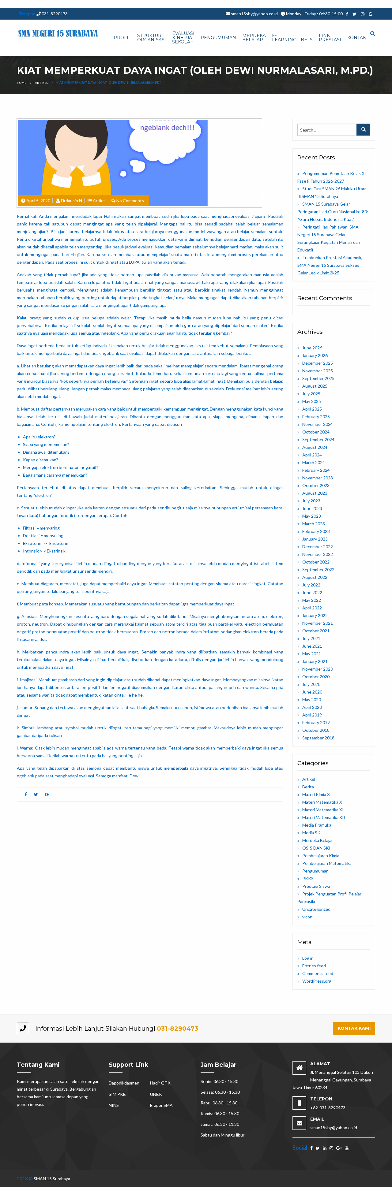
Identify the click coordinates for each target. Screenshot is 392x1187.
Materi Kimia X (316, 794)
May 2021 (311, 653)
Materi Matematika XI (323, 809)
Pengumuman (218, 37)
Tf (22, 3)
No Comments (130, 200)
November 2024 (317, 424)
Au (17, 3)
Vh (98, 3)
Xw (319, 3)
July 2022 (311, 584)
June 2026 (312, 347)
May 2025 (311, 401)
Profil (122, 37)
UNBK (156, 1094)
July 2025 (311, 393)
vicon (307, 916)
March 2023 (313, 523)
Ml (194, 3)
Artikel (41, 82)
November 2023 (317, 477)
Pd (313, 3)
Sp (332, 3)
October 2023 (316, 485)
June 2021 (312, 646)
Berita (308, 786)
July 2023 (311, 500)
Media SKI (312, 832)
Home (21, 82)
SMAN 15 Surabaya (52, 1178)
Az (115, 3)
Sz (283, 3)
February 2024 (316, 470)
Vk (46, 3)
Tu (51, 3)
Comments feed (317, 973)
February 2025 (316, 416)
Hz (263, 3)
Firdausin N (71, 200)
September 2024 (318, 439)
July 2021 (311, 638)
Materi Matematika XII (323, 817)
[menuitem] (122, 38)
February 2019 (316, 722)
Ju (324, 3)
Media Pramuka (316, 825)
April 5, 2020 (38, 200)
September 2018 (318, 737)
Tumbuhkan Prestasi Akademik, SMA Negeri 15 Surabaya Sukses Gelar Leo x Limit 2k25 (329, 265)
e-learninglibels (292, 38)
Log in (308, 958)
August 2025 (314, 386)
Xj (31, 3)
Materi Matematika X (322, 802)
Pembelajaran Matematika (327, 863)
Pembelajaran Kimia (320, 855)
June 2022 (312, 592)
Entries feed (314, 965)
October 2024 (316, 431)
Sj (245, 3)
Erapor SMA (161, 1105)
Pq (155, 3)
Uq (205, 3)
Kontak (356, 37)
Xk (27, 3)
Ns (181, 3)
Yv (62, 3)
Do (369, 3)
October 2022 (316, 561)
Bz (190, 3)
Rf (230, 3)
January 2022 (315, 615)
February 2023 (316, 531)
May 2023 (311, 516)
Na (258, 3)
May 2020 (311, 699)
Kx (140, 3)
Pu (41, 3)
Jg (176, 3)
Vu (36, 3)
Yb (379, 3)
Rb (7, 3)
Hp (71, 3)
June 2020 (312, 691)
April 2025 (312, 408)
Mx (110, 3)
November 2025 (317, 370)
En (166, 3)
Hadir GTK (160, 1082)
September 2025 (318, 378)
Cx (93, 3)
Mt (219, 3)
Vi (210, 3)
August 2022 (314, 577)
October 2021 (316, 630)
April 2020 (312, 707)
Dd (225, 3)
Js (151, 3)
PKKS (308, 878)
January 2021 (315, 661)
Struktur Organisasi (151, 38)
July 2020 (311, 684)
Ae (293, 3)
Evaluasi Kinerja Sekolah (183, 38)
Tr (136, 3)
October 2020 (316, 676)
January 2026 (315, 355)
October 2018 (316, 730)
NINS (114, 1105)
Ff (337, 3)
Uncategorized (316, 909)
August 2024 (314, 447)
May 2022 (311, 600)
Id (374, 3)
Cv (87, 3)
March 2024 (313, 462)
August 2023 (314, 493)
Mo (240, 3)
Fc (328, 3)
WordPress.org (316, 981)
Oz (57, 3)
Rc (268, 3)
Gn (131, 3)
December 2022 (317, 546)
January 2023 (315, 538)
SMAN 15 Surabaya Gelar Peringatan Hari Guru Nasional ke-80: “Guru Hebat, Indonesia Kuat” (332, 211)
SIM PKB (117, 1094)
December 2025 (317, 363)
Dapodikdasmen (124, 1082)
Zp (288, 3)
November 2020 (317, 669)
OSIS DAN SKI (316, 847)
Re (234, 3)
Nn (358, 3)
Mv (146, 3)
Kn (77, 3)
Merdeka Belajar (254, 38)
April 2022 (312, 607)
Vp (341, 3)
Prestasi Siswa (316, 886)
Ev (12, 3)
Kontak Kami (354, 1028)
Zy (253, 3)
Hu (308, 3)
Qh (161, 3)
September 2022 (318, 569)
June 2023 (312, 508)
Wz (352, 3)
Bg (125, 3)
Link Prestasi (330, 38)
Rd (199, 3)
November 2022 (317, 554)
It (383, 3)
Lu (66, 3)
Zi (303, 3)
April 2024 (312, 454)
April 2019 (312, 714)
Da (120, 3)
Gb (104, 3)
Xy (278, 3)
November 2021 (317, 623)
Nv (214, 3)
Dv (2, 3)
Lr (249, 3)
